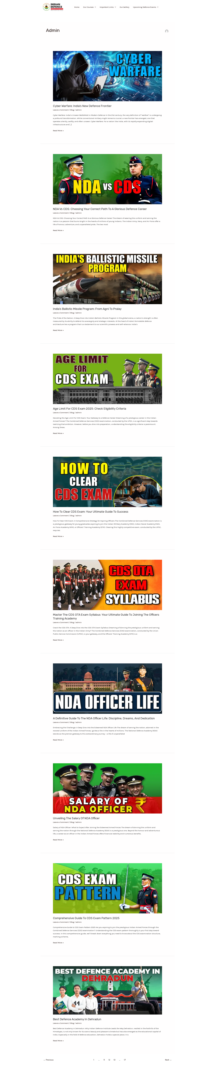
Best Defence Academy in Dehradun (77, 1019)
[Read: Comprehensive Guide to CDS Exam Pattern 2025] (107, 888)
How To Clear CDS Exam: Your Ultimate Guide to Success (90, 511)
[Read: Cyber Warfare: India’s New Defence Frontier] (107, 76)
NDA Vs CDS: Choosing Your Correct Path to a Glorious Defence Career (100, 209)
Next (168, 1060)
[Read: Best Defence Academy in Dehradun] (107, 990)
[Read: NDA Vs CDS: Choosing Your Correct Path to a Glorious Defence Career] (107, 179)
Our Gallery (124, 7)
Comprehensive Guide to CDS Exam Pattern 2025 (86, 918)
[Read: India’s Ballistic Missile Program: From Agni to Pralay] (107, 279)
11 (104, 1060)
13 (114, 1060)
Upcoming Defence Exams (144, 7)
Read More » (58, 130)
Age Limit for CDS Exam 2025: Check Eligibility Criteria (89, 408)
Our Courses (88, 7)
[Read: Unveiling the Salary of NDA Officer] (107, 788)
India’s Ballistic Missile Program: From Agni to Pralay (87, 309)
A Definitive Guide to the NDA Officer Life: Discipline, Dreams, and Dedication (104, 718)
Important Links (107, 7)
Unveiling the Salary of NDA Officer (76, 818)
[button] (95, 7)
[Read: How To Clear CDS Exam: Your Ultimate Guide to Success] (107, 482)
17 (125, 1060)
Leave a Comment (61, 110)
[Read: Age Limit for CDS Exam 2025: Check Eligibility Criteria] (107, 379)
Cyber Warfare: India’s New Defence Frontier (82, 106)
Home (76, 7)
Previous (48, 1060)
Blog (72, 110)
